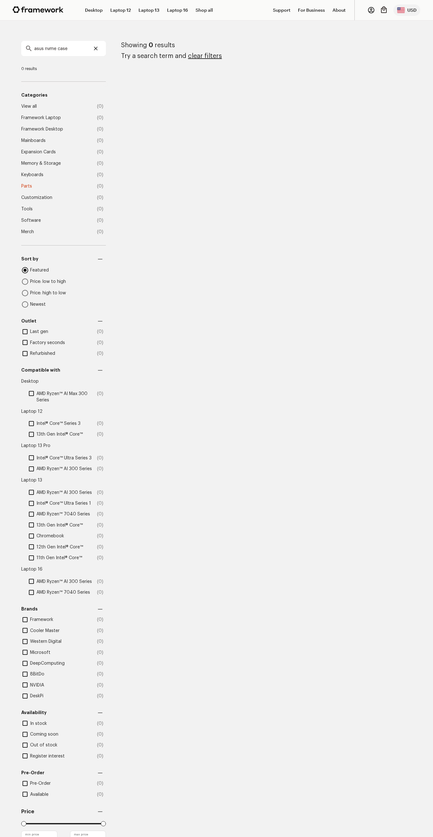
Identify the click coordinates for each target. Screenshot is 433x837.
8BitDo (37, 674)
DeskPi (36, 696)
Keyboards (32, 175)
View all (29, 106)
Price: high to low (48, 293)
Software (31, 220)
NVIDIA (37, 685)
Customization (36, 197)
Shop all (204, 10)
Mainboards (33, 140)
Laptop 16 (177, 10)
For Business (311, 10)
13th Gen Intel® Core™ (59, 434)
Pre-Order (40, 783)
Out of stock (43, 745)
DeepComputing (47, 663)
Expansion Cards (38, 152)
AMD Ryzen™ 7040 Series (63, 514)
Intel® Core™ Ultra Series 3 (64, 458)
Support (281, 10)
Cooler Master (45, 631)
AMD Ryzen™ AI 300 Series (64, 469)
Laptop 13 (149, 10)
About (339, 10)
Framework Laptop (41, 118)
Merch (27, 232)
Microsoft (40, 652)
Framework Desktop (42, 129)
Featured (39, 270)
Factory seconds (47, 343)
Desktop (94, 10)
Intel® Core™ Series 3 (58, 423)
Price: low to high (48, 281)
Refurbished (42, 353)
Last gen (39, 331)
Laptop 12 (120, 10)
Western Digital (45, 641)
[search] (63, 48)
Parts (26, 186)
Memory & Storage (41, 163)
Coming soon (44, 734)
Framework (41, 619)
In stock (38, 723)
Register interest (47, 756)
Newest (38, 304)
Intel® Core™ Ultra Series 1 (63, 503)
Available (39, 794)
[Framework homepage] (38, 9)
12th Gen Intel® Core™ (59, 547)
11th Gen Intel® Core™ (59, 558)
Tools (27, 209)
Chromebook (50, 536)
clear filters (205, 56)
